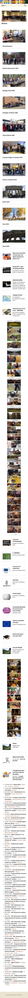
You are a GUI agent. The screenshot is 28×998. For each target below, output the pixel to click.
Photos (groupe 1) (17, 799)
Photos (14, 790)
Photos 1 (10, 786)
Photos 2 (16, 786)
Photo (20, 819)
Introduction (13, 866)
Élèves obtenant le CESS (11, 819)
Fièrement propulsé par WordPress (14, 995)
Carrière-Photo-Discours (12, 816)
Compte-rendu (21, 810)
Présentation (11, 806)
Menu (3, 5)
